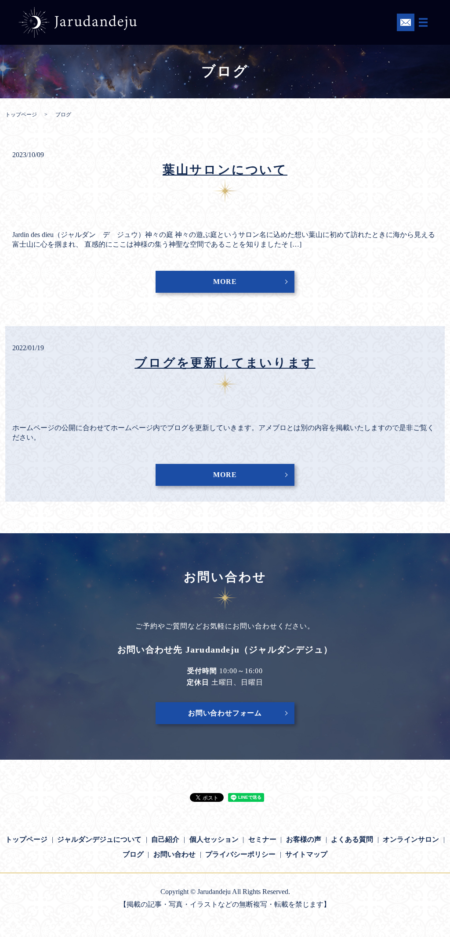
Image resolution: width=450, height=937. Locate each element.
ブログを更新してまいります (224, 363)
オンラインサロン (411, 839)
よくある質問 (352, 839)
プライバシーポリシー (240, 854)
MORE (224, 281)
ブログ (133, 854)
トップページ (21, 114)
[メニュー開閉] (423, 22)
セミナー (262, 839)
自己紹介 (165, 839)
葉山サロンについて (225, 169)
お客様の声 (303, 839)
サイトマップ (306, 854)
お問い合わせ (174, 854)
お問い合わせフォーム (225, 713)
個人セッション (214, 839)
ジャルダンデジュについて (99, 839)
